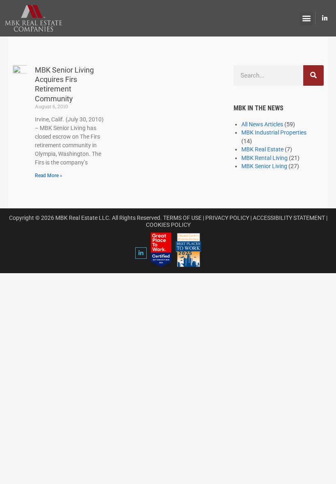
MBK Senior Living (264, 166)
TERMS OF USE (182, 218)
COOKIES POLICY (168, 224)
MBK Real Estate (262, 149)
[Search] (313, 75)
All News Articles (262, 124)
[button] (306, 18)
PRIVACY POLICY (227, 218)
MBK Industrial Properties (273, 132)
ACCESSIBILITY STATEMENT (289, 218)
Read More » (48, 175)
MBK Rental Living (264, 158)
